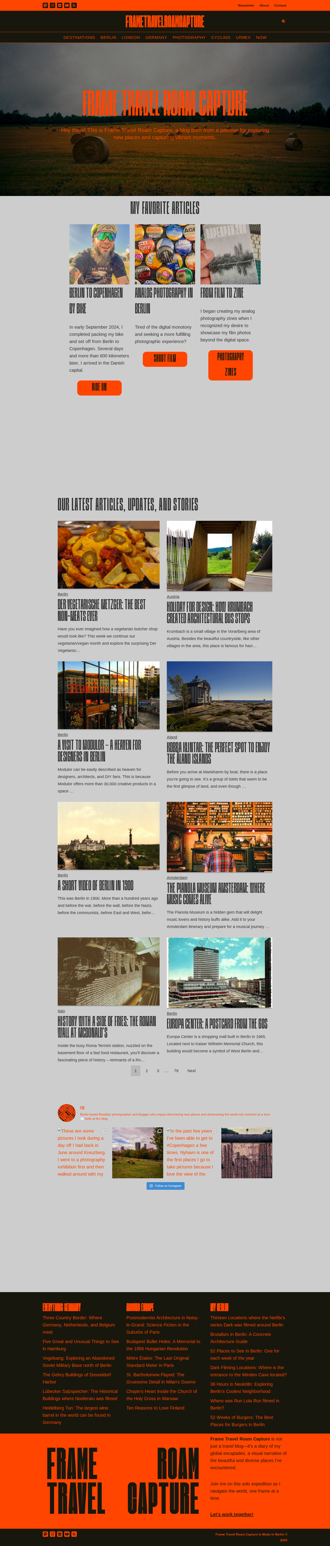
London (131, 37)
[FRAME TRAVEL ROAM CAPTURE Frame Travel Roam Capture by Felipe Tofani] (165, 21)
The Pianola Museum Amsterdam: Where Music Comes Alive (216, 895)
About (264, 5)
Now (261, 37)
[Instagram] (52, 5)
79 (176, 1071)
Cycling (221, 37)
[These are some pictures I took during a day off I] (83, 1152)
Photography (189, 37)
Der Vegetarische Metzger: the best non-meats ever (102, 611)
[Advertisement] (165, 453)
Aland (172, 737)
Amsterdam (177, 877)
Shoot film (165, 359)
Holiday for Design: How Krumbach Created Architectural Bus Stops (210, 614)
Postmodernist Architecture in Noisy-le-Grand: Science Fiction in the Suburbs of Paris (162, 1325)
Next (191, 1071)
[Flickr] (59, 5)
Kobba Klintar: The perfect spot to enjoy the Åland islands (218, 754)
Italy (61, 1011)
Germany (156, 37)
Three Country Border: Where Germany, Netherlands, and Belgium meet (79, 1325)
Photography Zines (230, 365)
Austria (173, 596)
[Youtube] (67, 5)
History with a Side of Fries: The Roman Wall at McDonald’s (107, 1028)
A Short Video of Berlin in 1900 (95, 887)
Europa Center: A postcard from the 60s (217, 1025)
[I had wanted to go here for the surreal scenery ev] (137, 1152)
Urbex (243, 37)
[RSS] (74, 5)
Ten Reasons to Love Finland (155, 1407)
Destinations (79, 37)
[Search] (283, 21)
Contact (280, 5)
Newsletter (246, 5)
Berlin (108, 37)
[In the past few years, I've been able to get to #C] (192, 1152)
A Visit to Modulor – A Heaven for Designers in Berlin (99, 752)
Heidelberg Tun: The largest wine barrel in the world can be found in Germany (76, 1415)
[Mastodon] (45, 5)
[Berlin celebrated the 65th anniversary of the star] (246, 1152)
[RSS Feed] (74, 1534)
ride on (99, 388)
